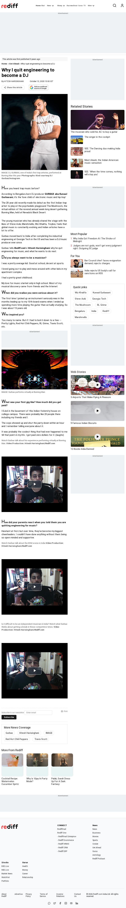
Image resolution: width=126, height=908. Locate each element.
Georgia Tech (99, 298)
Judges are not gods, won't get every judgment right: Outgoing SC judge (97, 247)
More (90, 6)
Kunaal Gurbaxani (101, 292)
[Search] (114, 5)
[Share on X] (54, 903)
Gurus (80, 6)
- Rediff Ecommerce (65, 840)
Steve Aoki (80, 298)
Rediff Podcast (99, 859)
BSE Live (5, 866)
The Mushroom (83, 305)
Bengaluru (80, 311)
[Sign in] (122, 5)
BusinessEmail (72, 6)
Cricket (95, 844)
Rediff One (61, 833)
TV (84, 6)
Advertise (19, 894)
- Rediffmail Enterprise (66, 836)
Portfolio (5, 881)
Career (25, 874)
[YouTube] (71, 903)
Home (38, 6)
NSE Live (5, 870)
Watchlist (6, 877)
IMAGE (49, 733)
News (49, 6)
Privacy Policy (29, 895)
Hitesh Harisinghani (29, 733)
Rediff (106, 311)
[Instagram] (66, 903)
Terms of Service (44, 895)
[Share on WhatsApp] (49, 903)
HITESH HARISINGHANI (14, 81)
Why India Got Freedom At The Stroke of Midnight (94, 240)
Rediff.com (97, 894)
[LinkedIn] (77, 903)
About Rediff (4, 895)
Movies (96, 836)
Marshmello (81, 317)
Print (66, 711)
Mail (43, 6)
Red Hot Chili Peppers (17, 739)
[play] (97, 385)
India (93, 311)
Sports (95, 840)
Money (59, 6)
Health (25, 866)
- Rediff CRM (62, 848)
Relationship (27, 877)
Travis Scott (40, 739)
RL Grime (101, 305)
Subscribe (9, 717)
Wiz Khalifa (80, 292)
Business (97, 833)
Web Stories (78, 371)
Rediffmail (61, 829)
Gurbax (9, 733)
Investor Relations (60, 895)
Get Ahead (14, 64)
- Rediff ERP (62, 851)
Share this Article (14, 87)
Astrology (97, 855)
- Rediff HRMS (63, 844)
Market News (7, 874)
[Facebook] (60, 903)
